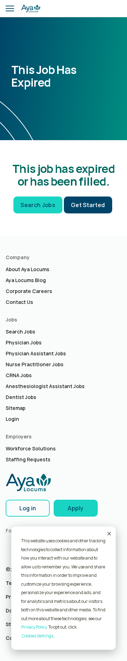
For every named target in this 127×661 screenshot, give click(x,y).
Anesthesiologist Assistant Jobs (45, 386)
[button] (10, 8)
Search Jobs (37, 205)
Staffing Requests (28, 459)
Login (12, 419)
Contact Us (19, 302)
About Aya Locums (27, 269)
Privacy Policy (34, 627)
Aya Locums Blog (26, 280)
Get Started (88, 205)
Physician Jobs (24, 342)
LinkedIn (11, 544)
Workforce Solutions (31, 448)
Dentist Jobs (21, 397)
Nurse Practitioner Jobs (35, 364)
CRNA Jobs (19, 375)
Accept (108, 533)
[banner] (30, 8)
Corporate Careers (29, 291)
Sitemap (15, 408)
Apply (76, 508)
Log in (27, 508)
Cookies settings (37, 636)
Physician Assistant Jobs (36, 353)
